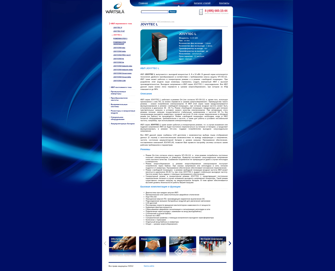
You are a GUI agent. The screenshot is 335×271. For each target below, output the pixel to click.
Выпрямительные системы (119, 105)
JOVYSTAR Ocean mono (122, 73)
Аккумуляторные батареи (123, 124)
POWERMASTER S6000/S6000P (119, 43)
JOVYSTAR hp (118, 62)
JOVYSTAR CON (119, 81)
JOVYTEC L (117, 35)
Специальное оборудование (117, 118)
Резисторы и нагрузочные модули (123, 112)
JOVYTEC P (117, 28)
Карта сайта (149, 266)
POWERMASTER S (120, 38)
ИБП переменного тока (121, 23)
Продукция (152, 21)
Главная (143, 21)
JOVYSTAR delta (119, 51)
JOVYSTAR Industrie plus (122, 66)
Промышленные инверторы (118, 93)
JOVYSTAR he (118, 59)
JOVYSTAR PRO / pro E (122, 55)
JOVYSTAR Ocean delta (122, 77)
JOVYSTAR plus (119, 48)
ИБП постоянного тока (121, 87)
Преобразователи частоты (119, 99)
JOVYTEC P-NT (119, 31)
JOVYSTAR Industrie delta (123, 70)
